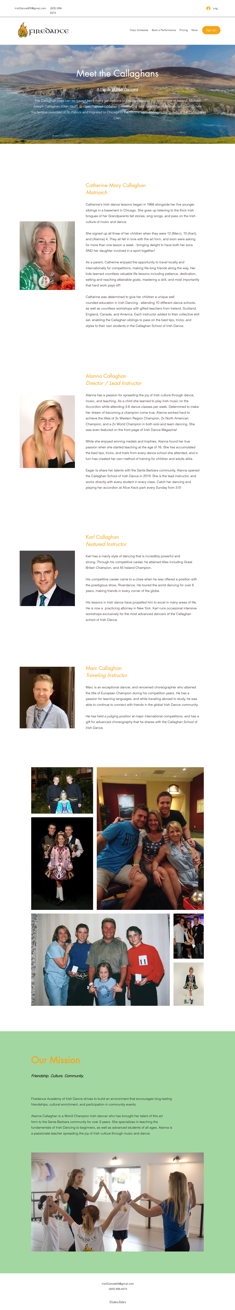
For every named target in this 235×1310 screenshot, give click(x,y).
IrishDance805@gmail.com (30, 8)
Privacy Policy (118, 1301)
